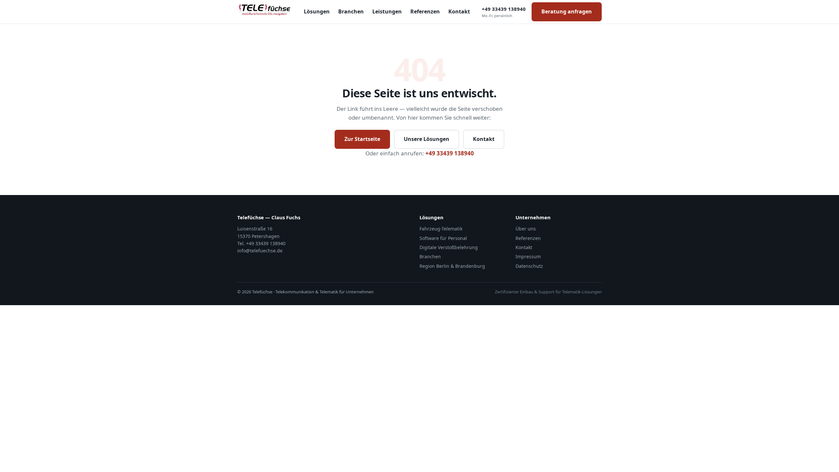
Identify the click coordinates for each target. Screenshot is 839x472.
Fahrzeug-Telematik (441, 229)
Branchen (351, 11)
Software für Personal (443, 238)
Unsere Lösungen (426, 139)
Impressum (528, 256)
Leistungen (387, 11)
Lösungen (317, 11)
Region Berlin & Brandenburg (452, 266)
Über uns (526, 229)
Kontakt (459, 11)
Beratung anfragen (566, 11)
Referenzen (425, 11)
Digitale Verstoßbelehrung (449, 247)
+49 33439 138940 (504, 12)
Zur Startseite (362, 139)
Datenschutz (529, 266)
